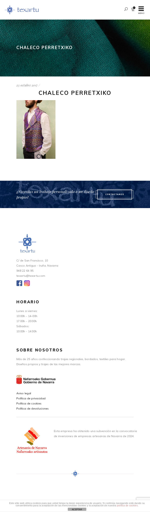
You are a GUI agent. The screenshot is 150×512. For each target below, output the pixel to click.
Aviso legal (23, 393)
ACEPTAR (77, 509)
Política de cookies (28, 403)
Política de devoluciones (32, 408)
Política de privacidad (31, 398)
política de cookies (127, 505)
